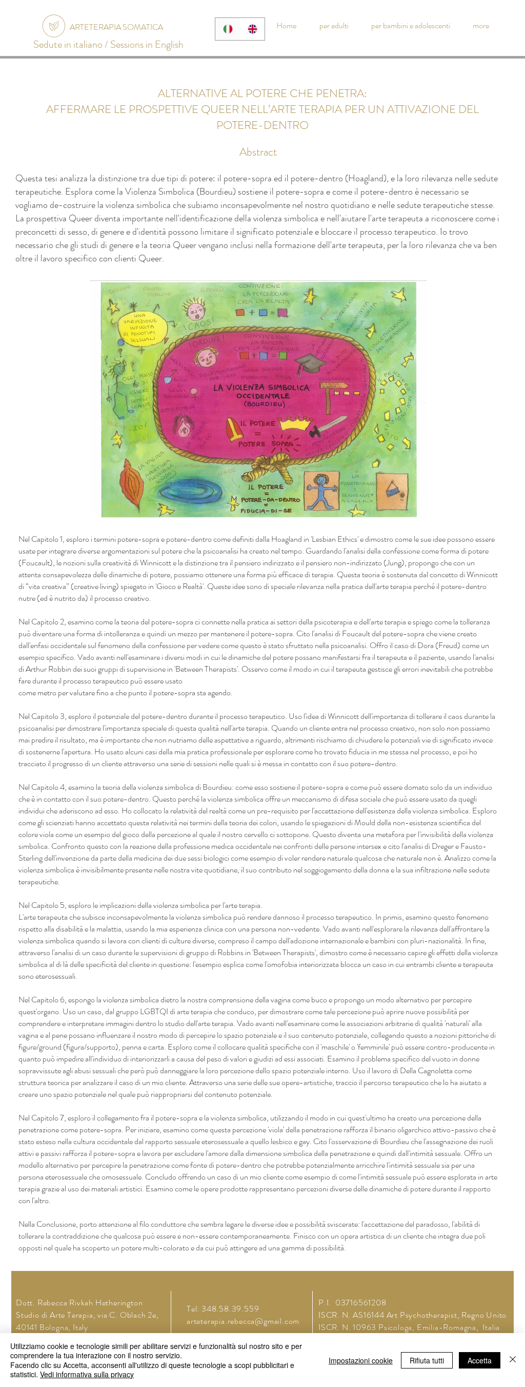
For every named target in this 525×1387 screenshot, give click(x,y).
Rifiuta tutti (427, 1360)
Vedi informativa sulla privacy (87, 1374)
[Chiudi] (513, 1360)
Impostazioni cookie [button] (361, 1360)
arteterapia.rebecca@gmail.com (243, 1321)
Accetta (480, 1360)
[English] (252, 29)
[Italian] (227, 29)
